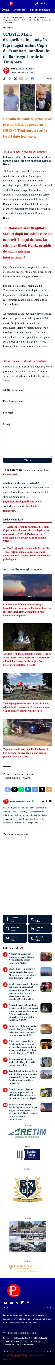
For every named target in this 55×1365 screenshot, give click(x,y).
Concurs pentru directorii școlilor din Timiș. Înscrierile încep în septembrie (22, 1061)
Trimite (27, 460)
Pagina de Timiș (18, 1355)
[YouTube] (50, 801)
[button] (5, 3)
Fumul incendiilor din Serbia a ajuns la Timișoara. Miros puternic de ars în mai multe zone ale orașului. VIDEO (23, 1030)
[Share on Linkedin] (28, 789)
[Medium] (15, 938)
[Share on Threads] (42, 789)
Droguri (19, 774)
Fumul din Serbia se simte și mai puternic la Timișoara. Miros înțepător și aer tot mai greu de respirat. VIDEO (22, 973)
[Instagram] (15, 928)
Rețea (30, 774)
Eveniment (8, 28)
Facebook (31, 506)
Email (13, 401)
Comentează (10, 474)
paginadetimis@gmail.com (18, 501)
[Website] (43, 801)
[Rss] (28, 1302)
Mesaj (6, 424)
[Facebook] (47, 801)
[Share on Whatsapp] (21, 789)
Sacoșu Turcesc (12, 778)
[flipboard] (22, 1302)
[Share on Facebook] (9, 78)
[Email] (21, 78)
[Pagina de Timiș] (11, 3)
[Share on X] (15, 78)
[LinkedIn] (40, 928)
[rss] (40, 938)
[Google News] (11, 1302)
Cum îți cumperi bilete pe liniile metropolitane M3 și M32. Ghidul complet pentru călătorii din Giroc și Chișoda (22, 1094)
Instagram (9, 511)
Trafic (26, 778)
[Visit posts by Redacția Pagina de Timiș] (6, 70)
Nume (13, 390)
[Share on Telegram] (35, 789)
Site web (8, 413)
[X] (40, 919)
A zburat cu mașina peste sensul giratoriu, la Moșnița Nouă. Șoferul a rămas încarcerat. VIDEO (21, 958)
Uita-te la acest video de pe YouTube (25, 151)
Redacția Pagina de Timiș (21, 69)
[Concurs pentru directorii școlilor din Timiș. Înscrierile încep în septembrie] (46, 1062)
